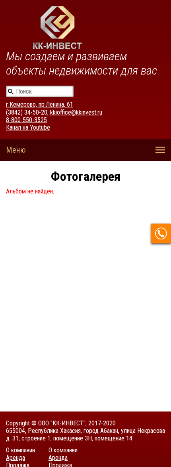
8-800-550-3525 (26, 120)
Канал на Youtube (28, 127)
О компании (20, 450)
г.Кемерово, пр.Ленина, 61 (39, 104)
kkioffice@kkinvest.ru (76, 112)
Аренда (15, 457)
